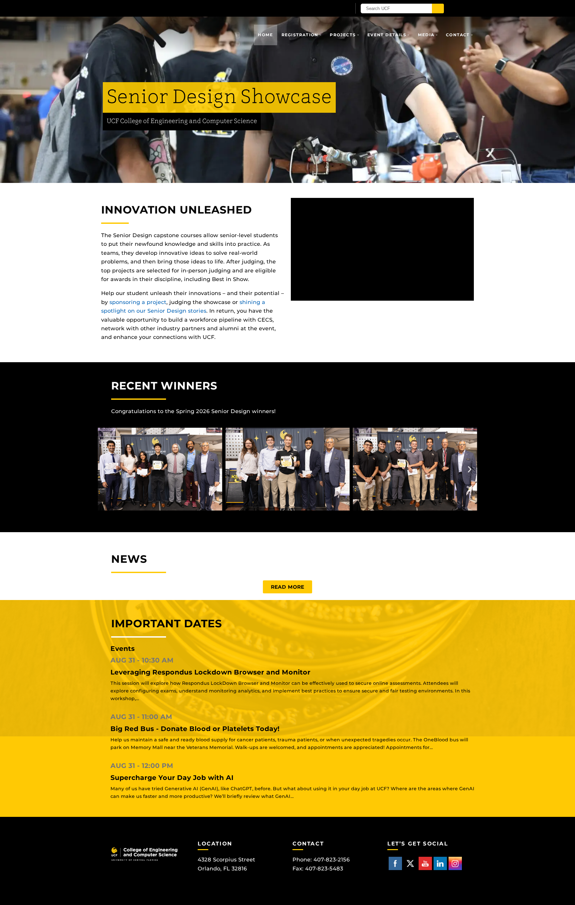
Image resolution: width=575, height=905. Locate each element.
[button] (105, 469)
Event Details (386, 34)
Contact (458, 34)
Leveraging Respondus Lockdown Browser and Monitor (210, 672)
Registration (300, 34)
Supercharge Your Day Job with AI (172, 778)
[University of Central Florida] (180, 8)
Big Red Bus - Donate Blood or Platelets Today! (195, 729)
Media (426, 34)
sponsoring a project (137, 302)
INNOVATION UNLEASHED (176, 209)
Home (265, 34)
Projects (343, 34)
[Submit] (438, 8)
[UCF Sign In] (330, 8)
